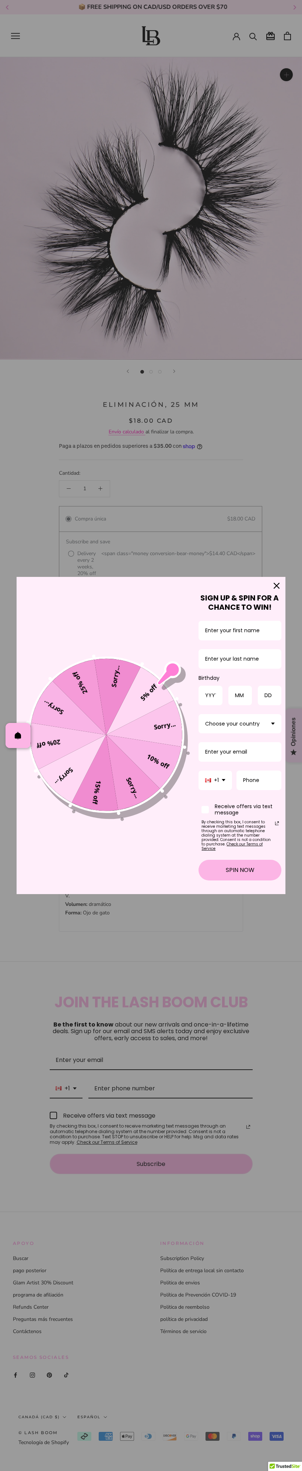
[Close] (276, 586)
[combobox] (240, 724)
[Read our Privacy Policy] (277, 823)
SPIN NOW (240, 870)
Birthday (209, 678)
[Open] (18, 735)
